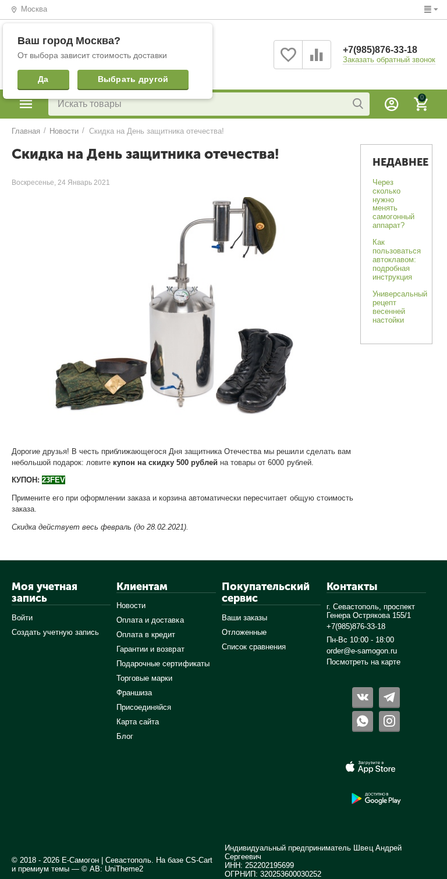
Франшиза (134, 692)
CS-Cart (199, 860)
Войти (22, 617)
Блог (124, 736)
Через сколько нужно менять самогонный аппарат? (393, 204)
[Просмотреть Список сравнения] (316, 61)
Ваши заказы (244, 617)
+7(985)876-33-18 (380, 50)
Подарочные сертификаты (162, 663)
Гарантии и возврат (150, 649)
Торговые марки (144, 678)
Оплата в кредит (145, 634)
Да (43, 79)
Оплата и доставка (149, 620)
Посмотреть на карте (363, 662)
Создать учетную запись (55, 632)
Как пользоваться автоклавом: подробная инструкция (396, 259)
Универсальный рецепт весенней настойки (399, 307)
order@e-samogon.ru (362, 650)
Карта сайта (137, 721)
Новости (131, 605)
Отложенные (244, 632)
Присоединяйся (143, 707)
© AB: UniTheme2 (112, 868)
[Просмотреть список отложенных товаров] (288, 61)
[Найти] (358, 104)
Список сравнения (254, 646)
